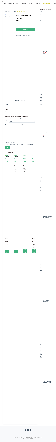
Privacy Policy (13, 142)
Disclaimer (16, 437)
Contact (31, 3)
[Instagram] (29, 430)
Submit (7, 147)
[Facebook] (26, 430)
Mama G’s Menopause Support (6, 241)
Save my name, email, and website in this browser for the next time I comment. (20, 144)
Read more (7, 251)
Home (5, 3)
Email (22, 124)
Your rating (6, 121)
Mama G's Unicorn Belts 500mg (47, 50)
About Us (24, 3)
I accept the (10, 142)
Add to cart (25, 29)
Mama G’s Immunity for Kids (15, 166)
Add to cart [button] (25, 251)
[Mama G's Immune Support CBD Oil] (24, 158)
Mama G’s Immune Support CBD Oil (24, 166)
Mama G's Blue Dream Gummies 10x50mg (47, 217)
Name (6, 124)
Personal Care (46, 3)
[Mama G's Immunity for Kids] (15, 158)
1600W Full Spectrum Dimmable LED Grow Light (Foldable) (47, 382)
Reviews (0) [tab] (23, 100)
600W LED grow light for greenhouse (47, 300)
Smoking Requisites (13, 3)
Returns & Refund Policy (37, 437)
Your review (7, 130)
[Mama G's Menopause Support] (6, 196)
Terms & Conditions (22, 437)
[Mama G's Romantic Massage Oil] (33, 196)
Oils (22, 35)
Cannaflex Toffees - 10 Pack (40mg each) (47, 133)
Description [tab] (17, 100)
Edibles (38, 3)
